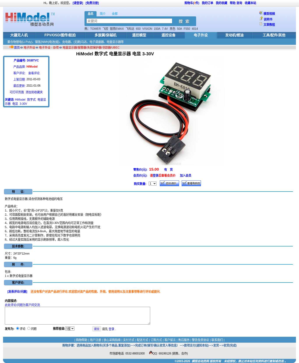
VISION (147, 28)
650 (138, 28)
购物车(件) (192, 3)
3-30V (23, 103)
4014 (195, 28)
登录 (155, 175)
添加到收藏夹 (34, 92)
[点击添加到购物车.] (169, 183)
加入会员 (185, 175)
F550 (187, 28)
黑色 (172, 28)
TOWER (95, 28)
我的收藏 (221, 3)
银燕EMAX (117, 28)
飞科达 (130, 28)
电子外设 (201, 35)
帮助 (233, 3)
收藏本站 (250, 3)
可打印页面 (17, 92)
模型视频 (269, 13)
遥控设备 (169, 35)
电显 (15, 103)
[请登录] (78, 3)
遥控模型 (139, 35)
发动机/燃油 (234, 35)
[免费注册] (92, 3)
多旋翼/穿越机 (105, 35)
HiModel (20, 99)
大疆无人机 (19, 35)
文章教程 (269, 24)
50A (179, 28)
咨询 (239, 3)
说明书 (268, 19)
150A (157, 28)
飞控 (105, 28)
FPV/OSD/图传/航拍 (60, 35)
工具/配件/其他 (274, 35)
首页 (17, 47)
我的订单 (207, 3)
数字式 (31, 99)
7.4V (165, 28)
